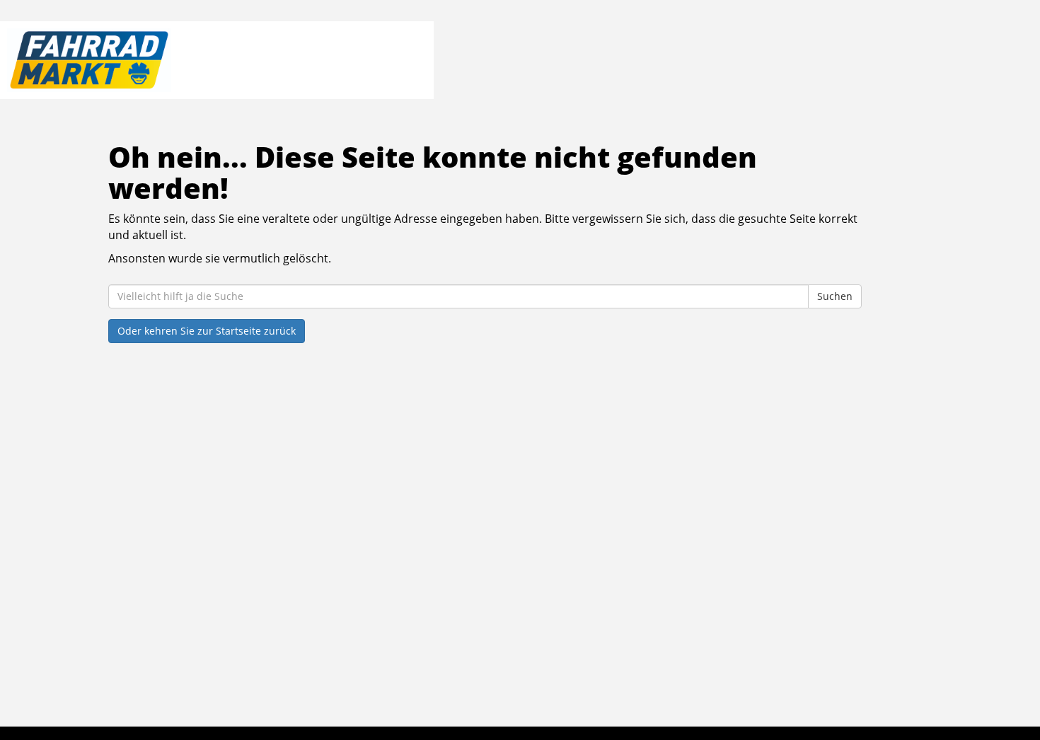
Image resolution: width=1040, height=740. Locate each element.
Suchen (835, 296)
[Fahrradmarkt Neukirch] (213, 60)
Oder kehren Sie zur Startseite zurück (206, 330)
